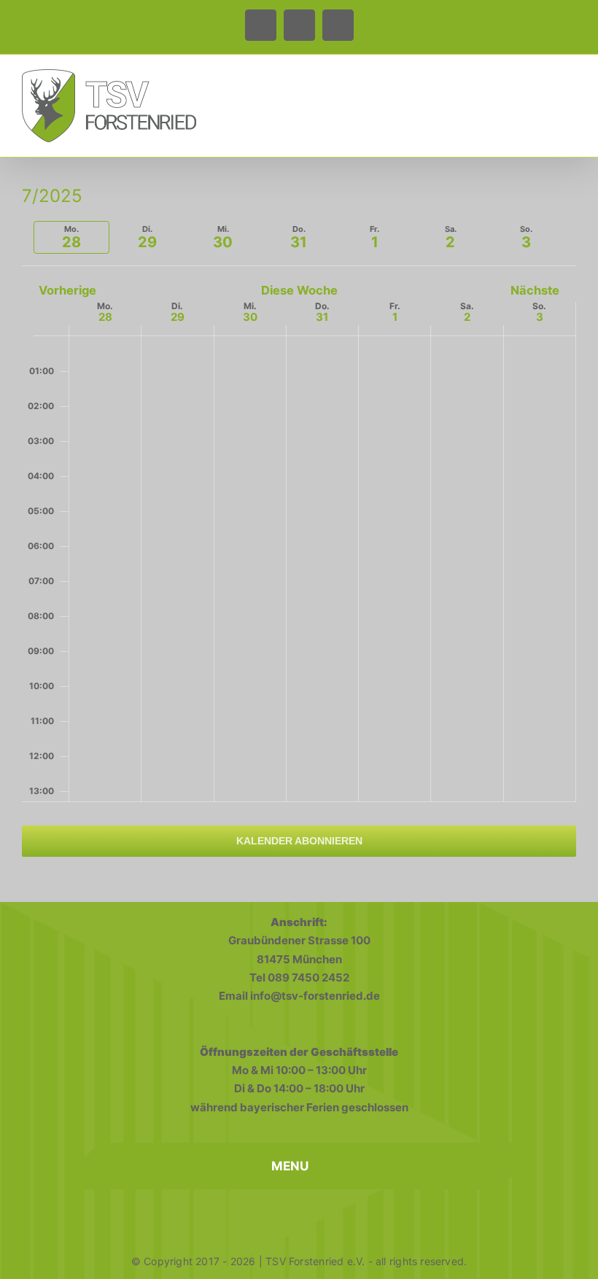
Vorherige (67, 290)
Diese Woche (299, 290)
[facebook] (234, 1216)
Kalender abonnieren (299, 841)
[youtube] (331, 1216)
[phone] (299, 1216)
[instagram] (267, 1216)
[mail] (363, 1216)
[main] (299, 531)
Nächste (534, 290)
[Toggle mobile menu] (570, 80)
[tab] (71, 237)
